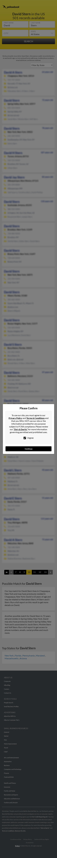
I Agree (30, 438)
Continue (28, 449)
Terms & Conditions (35, 418)
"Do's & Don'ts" (20, 429)
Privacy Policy (15, 418)
